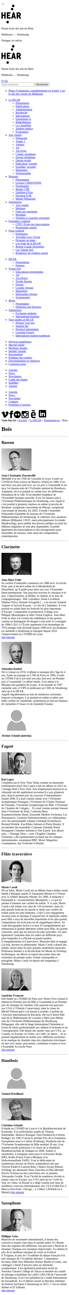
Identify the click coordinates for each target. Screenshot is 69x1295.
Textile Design (24, 281)
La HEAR (14, 99)
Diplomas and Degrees (28, 306)
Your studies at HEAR (21, 319)
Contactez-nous (17, 363)
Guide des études (18, 379)
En (6, 80)
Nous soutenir (16, 230)
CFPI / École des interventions (33, 224)
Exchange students (26, 313)
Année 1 (20, 141)
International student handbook (33, 335)
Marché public (16, 344)
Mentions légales (17, 348)
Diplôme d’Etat (24, 192)
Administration (24, 109)
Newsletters (15, 376)
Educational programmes (29, 271)
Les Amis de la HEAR (28, 243)
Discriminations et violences (24, 360)
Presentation (22, 262)
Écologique (22, 131)
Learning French (25, 332)
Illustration (21, 170)
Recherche (21, 112)
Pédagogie (21, 138)
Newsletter (14, 398)
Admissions (15, 201)
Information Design (26, 294)
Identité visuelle (17, 351)
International (23, 115)
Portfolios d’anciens (19, 404)
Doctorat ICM (23, 195)
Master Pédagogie (26, 198)
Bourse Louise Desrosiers (30, 246)
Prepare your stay (25, 322)
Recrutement (15, 354)
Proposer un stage (25, 240)
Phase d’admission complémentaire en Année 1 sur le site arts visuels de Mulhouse (36, 92)
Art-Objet (21, 150)
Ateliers (20, 144)
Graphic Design (24, 287)
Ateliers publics (24, 128)
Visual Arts (14, 268)
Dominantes (22, 186)
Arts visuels (15, 134)
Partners (20, 265)
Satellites (13, 382)
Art (17, 147)
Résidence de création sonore (32, 253)
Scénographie (23, 173)
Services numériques (19, 341)
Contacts (13, 401)
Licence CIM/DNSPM (28, 182)
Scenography (23, 297)
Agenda (12, 370)
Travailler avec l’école (28, 237)
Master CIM (22, 189)
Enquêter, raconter (26, 166)
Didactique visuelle (26, 163)
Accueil (22, 420)
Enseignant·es (23, 119)
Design (20, 284)
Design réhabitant (25, 157)
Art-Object (22, 278)
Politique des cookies (20, 357)
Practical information (27, 329)
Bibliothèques (23, 122)
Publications (22, 106)
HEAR (12, 259)
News (11, 373)
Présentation (22, 103)
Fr (2, 80)
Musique (13, 176)
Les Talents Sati (24, 249)
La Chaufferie (23, 125)
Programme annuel (26, 227)
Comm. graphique (26, 154)
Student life (22, 326)
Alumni (12, 385)
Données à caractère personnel (33, 217)
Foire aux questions (26, 211)
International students (27, 316)
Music (11, 300)
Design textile (23, 160)
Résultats (21, 214)
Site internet (8, 637)
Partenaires (22, 233)
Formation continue (19, 221)
